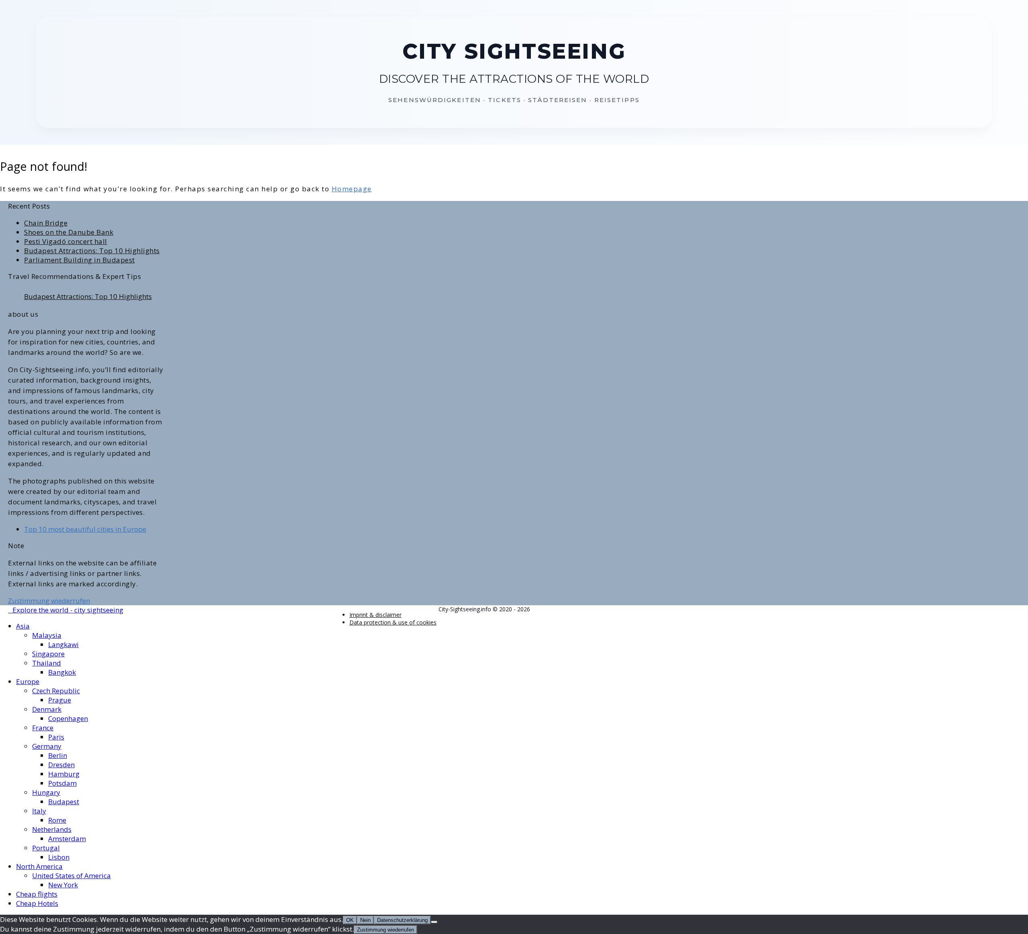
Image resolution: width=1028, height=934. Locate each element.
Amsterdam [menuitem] (67, 838)
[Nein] (434, 922)
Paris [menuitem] (56, 736)
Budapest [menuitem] (63, 801)
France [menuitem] (42, 727)
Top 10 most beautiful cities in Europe (85, 529)
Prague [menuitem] (59, 700)
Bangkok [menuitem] (62, 672)
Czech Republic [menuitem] (56, 690)
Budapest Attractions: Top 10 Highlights (92, 250)
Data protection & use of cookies (392, 622)
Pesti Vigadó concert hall (65, 241)
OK (350, 920)
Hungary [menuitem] (46, 792)
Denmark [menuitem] (46, 709)
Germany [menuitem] (46, 746)
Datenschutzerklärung (402, 920)
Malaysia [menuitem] (46, 635)
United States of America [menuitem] (71, 875)
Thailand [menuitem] (46, 663)
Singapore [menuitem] (48, 653)
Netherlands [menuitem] (51, 829)
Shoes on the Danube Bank (68, 232)
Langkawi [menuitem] (63, 644)
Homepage (352, 188)
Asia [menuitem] (23, 626)
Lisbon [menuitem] (58, 857)
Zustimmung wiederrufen (49, 600)
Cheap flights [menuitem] (36, 894)
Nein (365, 920)
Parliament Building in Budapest (79, 259)
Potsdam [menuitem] (62, 783)
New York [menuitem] (63, 884)
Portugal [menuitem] (46, 847)
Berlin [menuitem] (57, 755)
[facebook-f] (10, 610)
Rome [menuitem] (57, 820)
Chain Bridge (45, 222)
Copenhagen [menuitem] (68, 718)
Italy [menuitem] (39, 810)
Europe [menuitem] (27, 681)
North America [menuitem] (39, 866)
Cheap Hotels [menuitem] (37, 903)
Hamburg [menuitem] (64, 773)
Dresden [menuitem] (61, 764)
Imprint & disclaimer (375, 615)
